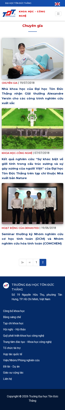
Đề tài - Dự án (11, 366)
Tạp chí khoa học (13, 323)
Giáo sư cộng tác (13, 372)
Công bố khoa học (14, 311)
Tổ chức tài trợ (11, 348)
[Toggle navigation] (58, 13)
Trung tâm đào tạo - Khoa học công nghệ (27, 342)
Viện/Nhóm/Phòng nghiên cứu (21, 360)
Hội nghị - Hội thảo (14, 329)
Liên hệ (7, 379)
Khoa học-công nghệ (17, 153)
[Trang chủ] (10, 14)
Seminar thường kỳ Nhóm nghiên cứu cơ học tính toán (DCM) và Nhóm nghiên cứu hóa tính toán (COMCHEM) (32, 238)
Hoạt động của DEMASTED (20, 228)
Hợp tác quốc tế (12, 354)
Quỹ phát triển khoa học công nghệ (23, 335)
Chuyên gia (32, 26)
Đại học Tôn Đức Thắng (18, 3)
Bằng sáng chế (12, 317)
